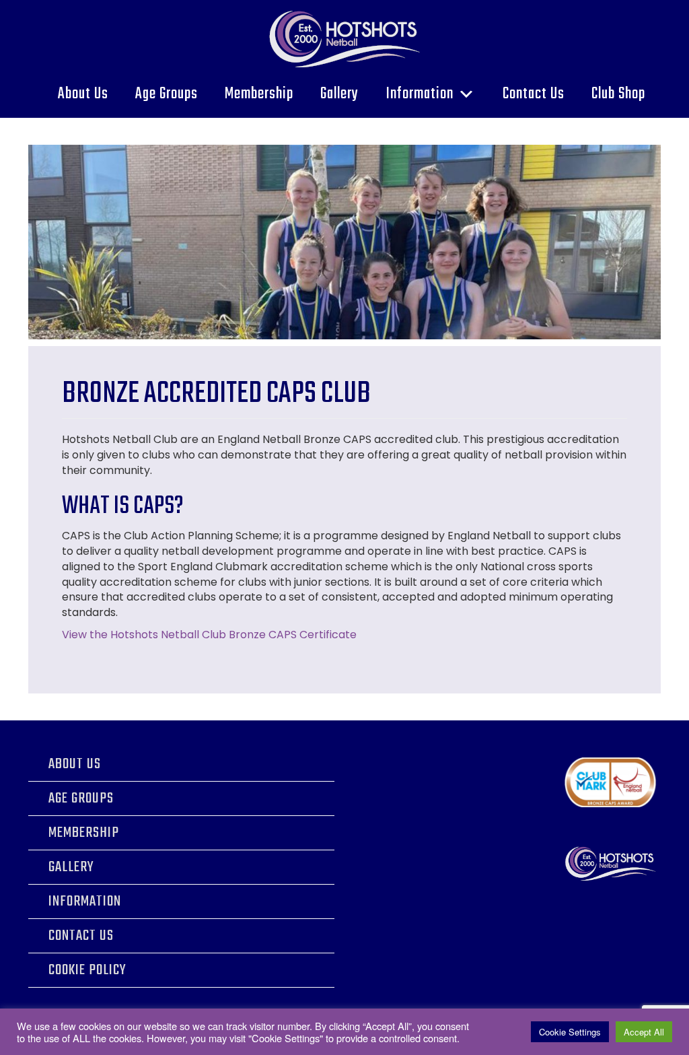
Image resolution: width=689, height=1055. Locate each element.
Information (420, 93)
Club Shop (618, 93)
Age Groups (166, 93)
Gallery (339, 93)
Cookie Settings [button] (570, 1031)
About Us (83, 93)
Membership (259, 93)
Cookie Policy (87, 970)
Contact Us (534, 93)
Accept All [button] (644, 1031)
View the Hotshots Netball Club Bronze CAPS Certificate (209, 634)
